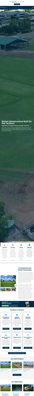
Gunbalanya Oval (26, 369)
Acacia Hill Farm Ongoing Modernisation (17, 370)
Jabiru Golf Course (4, 369)
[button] (33, 7)
